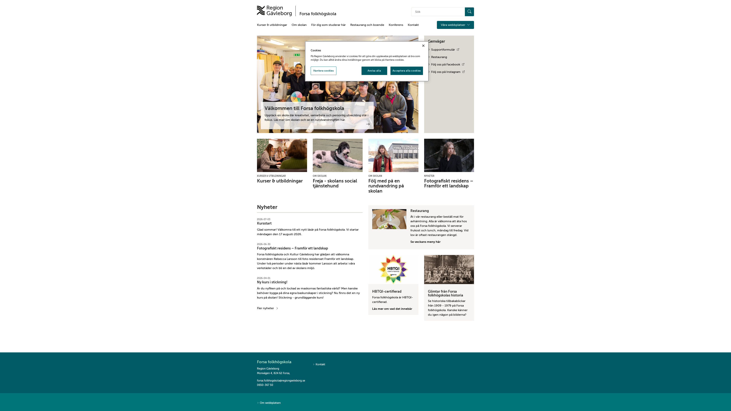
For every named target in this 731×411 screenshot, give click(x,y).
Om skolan (299, 25)
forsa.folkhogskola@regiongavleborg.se (281, 380)
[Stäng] (423, 45)
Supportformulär (443, 49)
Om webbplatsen (270, 402)
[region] (367, 61)
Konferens (396, 25)
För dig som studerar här (328, 25)
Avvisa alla (374, 70)
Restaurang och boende (367, 25)
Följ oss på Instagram (445, 72)
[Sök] (469, 11)
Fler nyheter (265, 308)
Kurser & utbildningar (272, 25)
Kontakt (413, 25)
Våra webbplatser (453, 25)
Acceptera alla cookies (407, 70)
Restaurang (439, 57)
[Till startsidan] (274, 11)
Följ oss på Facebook (445, 64)
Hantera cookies (323, 70)
